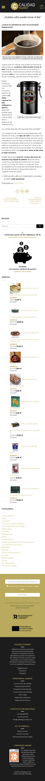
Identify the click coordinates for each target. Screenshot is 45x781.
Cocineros (6, 521)
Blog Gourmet (22, 731)
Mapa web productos (22, 700)
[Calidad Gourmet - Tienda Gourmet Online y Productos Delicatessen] (23, 6)
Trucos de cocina (9, 566)
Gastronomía (7, 539)
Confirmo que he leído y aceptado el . (23, 587)
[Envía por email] (22, 191)
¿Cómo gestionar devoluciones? (22, 237)
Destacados (7, 529)
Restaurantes (7, 558)
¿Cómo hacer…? (8, 516)
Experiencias (7, 534)
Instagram (22, 673)
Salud (4, 560)
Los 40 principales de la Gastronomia (17, 542)
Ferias (4, 537)
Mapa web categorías (22, 697)
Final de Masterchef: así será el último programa (34, 200)
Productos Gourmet (11, 553)
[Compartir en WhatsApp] (17, 191)
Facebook (22, 671)
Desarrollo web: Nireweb (22, 774)
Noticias (5, 550)
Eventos (5, 532)
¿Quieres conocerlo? (23, 271)
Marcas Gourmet (23, 734)
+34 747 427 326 (22, 717)
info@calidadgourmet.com (22, 719)
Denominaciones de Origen (13, 526)
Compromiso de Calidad (22, 683)
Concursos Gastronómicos (13, 524)
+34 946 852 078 (22, 714)
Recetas (5, 555)
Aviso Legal (23, 695)
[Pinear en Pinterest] (27, 191)
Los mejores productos (12, 545)
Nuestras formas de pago (22, 689)
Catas (4, 518)
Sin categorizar (8, 563)
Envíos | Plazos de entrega (22, 692)
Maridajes (6, 547)
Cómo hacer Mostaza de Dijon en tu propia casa (11, 200)
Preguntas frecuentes (22, 686)
